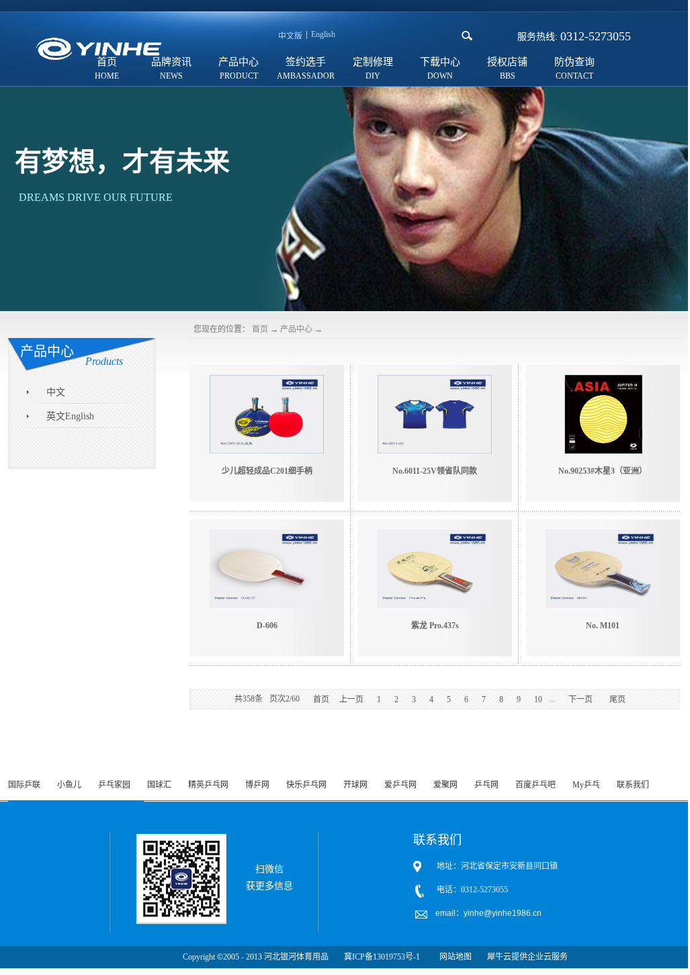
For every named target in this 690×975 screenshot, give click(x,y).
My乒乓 (586, 785)
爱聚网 (445, 785)
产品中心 (296, 329)
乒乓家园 (114, 785)
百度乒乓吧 (535, 785)
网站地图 (453, 957)
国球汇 (159, 785)
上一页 (351, 699)
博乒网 (257, 785)
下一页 (580, 699)
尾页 (617, 699)
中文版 (290, 36)
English (323, 34)
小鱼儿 (69, 785)
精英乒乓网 (208, 785)
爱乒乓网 (400, 785)
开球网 (355, 785)
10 (538, 699)
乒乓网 (486, 785)
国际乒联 (24, 785)
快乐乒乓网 (306, 785)
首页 (260, 329)
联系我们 (633, 785)
